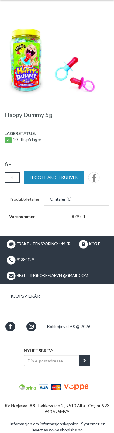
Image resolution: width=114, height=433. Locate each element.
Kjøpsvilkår (25, 296)
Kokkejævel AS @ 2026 (68, 326)
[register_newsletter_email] (84, 360)
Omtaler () (60, 199)
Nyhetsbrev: (38, 350)
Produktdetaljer (24, 199)
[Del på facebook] (93, 179)
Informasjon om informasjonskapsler (43, 423)
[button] (10, 326)
